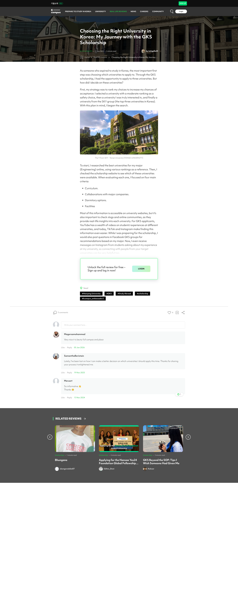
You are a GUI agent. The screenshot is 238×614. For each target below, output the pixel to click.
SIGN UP (182, 3)
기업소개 (54, 3)
